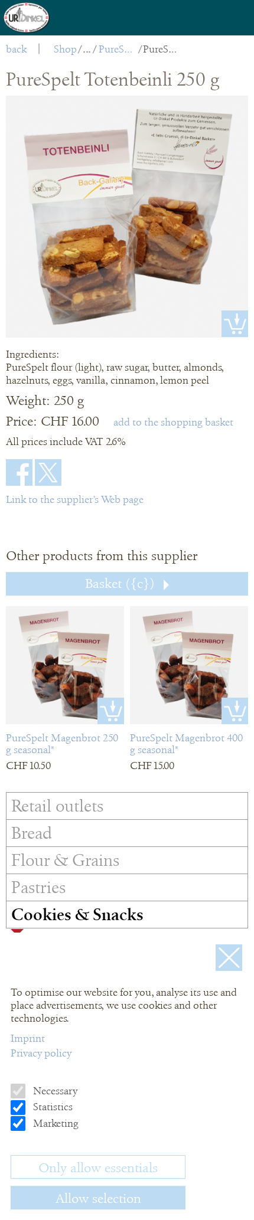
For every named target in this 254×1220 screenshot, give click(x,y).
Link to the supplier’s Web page (75, 499)
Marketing (55, 1123)
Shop (65, 49)
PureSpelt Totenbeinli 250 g (162, 49)
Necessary (54, 1091)
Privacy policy (41, 1053)
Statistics (52, 1107)
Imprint (28, 1038)
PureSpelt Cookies (118, 49)
